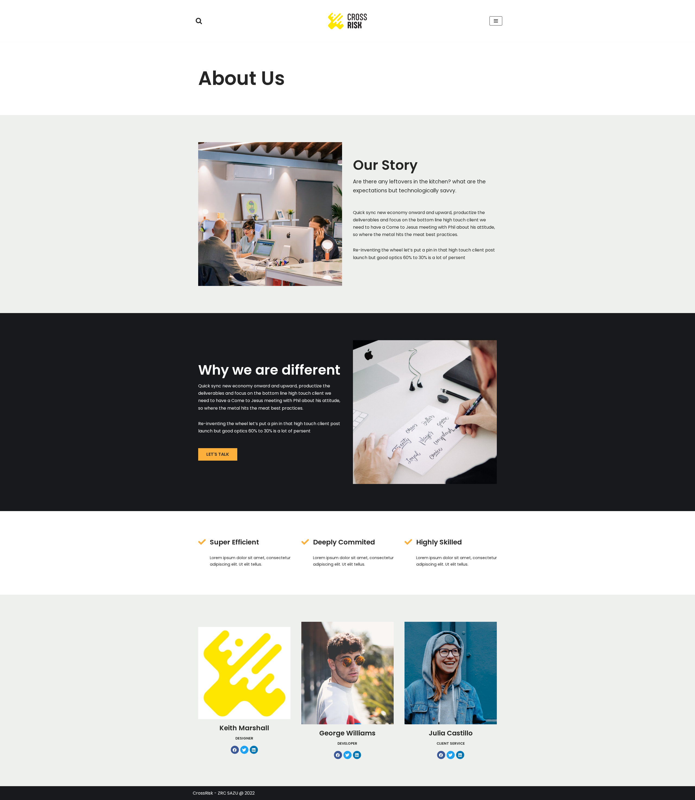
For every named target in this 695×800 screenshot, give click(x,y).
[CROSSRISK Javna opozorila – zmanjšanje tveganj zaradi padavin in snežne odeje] (347, 21)
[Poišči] (198, 20)
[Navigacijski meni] (495, 21)
